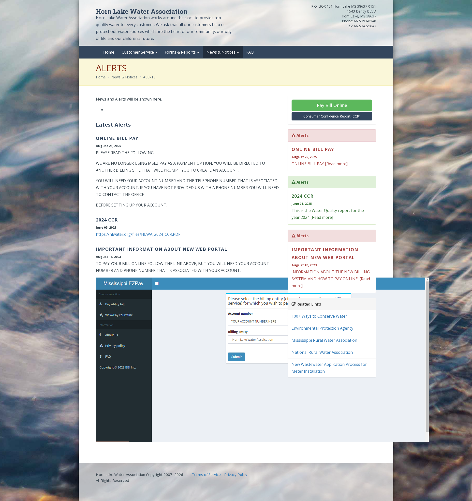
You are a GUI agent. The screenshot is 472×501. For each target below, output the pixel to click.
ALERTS (149, 77)
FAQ (250, 52)
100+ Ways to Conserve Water (319, 316)
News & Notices (221, 52)
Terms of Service (206, 474)
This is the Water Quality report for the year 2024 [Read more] (328, 206)
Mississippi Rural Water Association (324, 340)
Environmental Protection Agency (322, 328)
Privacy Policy (235, 474)
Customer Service (138, 52)
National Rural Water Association (322, 352)
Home (108, 52)
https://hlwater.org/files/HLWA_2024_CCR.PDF (138, 234)
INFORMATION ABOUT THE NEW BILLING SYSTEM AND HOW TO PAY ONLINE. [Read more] (331, 267)
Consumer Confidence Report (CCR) (331, 116)
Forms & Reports (181, 52)
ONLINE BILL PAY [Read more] (320, 156)
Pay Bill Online (332, 105)
